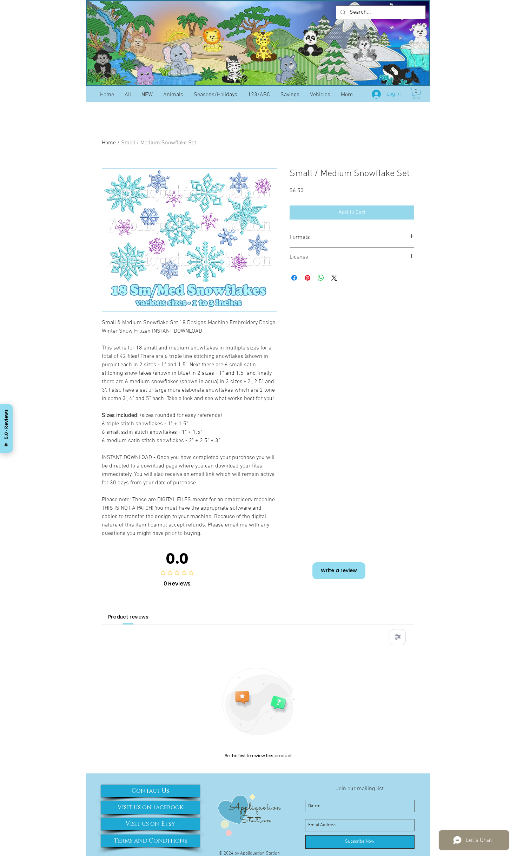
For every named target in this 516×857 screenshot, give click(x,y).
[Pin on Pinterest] (307, 278)
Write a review (339, 570)
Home (109, 142)
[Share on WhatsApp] (321, 278)
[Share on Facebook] (294, 278)
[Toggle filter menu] (398, 637)
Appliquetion (255, 807)
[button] (416, 94)
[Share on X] (334, 278)
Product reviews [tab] (128, 616)
